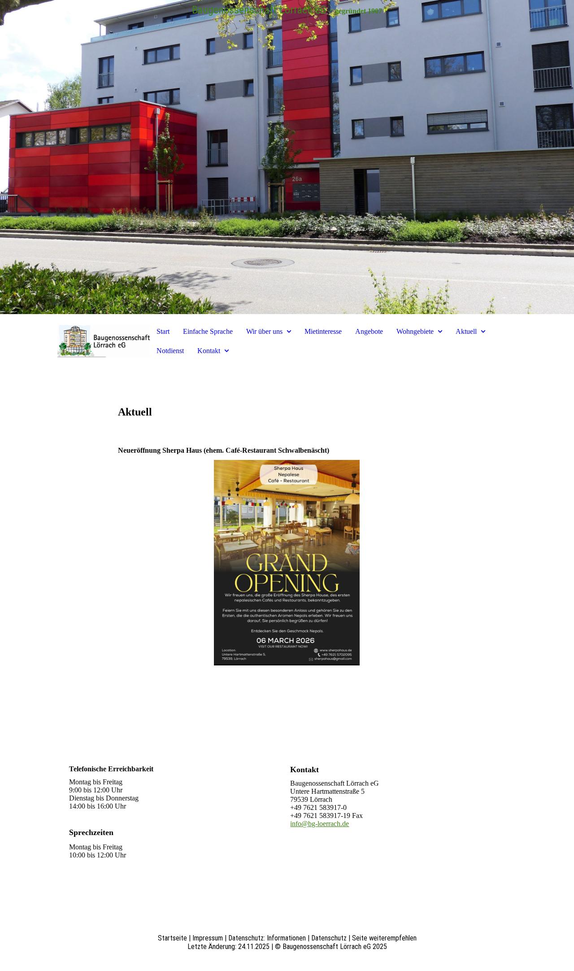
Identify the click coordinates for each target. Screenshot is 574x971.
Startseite (172, 938)
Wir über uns (264, 331)
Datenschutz (329, 938)
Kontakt (208, 350)
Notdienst (170, 350)
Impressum (207, 938)
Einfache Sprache (208, 331)
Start (163, 331)
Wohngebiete (415, 331)
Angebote (369, 331)
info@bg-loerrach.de (319, 823)
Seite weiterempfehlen (384, 938)
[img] (287, 157)
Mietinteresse (323, 331)
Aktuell (466, 331)
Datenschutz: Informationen (267, 938)
